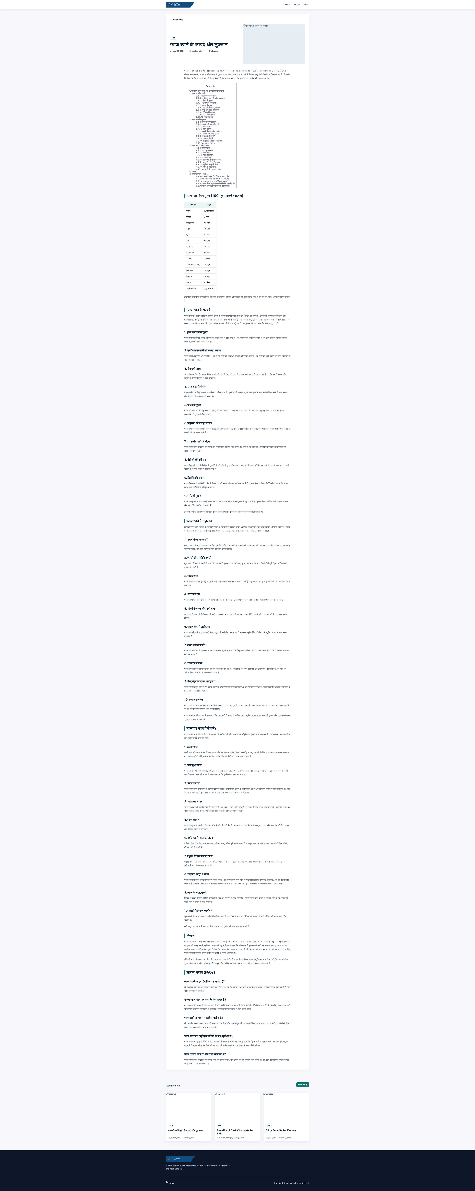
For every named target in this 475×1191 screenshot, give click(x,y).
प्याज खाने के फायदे (197, 93)
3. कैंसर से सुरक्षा (204, 100)
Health (297, 4)
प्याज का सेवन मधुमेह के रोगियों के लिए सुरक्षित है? (215, 183)
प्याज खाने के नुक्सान (197, 119)
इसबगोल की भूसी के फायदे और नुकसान (185, 1130)
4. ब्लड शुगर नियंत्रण (206, 103)
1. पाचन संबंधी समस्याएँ (206, 122)
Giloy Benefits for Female (281, 1130)
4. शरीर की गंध (203, 129)
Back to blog (178, 20)
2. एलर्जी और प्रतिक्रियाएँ (207, 124)
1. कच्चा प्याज (203, 148)
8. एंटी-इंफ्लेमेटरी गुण (205, 112)
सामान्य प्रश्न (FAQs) (198, 174)
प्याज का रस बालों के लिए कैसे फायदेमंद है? (213, 186)
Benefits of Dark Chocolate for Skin (235, 1132)
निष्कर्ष (192, 171)
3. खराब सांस (203, 126)
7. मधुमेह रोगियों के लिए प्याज (208, 162)
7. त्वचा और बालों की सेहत (207, 110)
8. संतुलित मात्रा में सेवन (207, 164)
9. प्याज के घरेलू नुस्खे (206, 167)
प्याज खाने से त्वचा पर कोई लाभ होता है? (212, 181)
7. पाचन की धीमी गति (205, 136)
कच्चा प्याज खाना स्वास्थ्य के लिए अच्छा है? (213, 178)
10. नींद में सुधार (204, 117)
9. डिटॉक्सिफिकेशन (205, 114)
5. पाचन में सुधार (204, 105)
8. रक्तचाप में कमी (204, 138)
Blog (306, 4)
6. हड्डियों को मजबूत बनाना (208, 107)
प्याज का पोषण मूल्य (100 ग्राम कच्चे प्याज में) (206, 91)
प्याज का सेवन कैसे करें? (199, 145)
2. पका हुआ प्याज (204, 150)
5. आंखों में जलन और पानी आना (209, 131)
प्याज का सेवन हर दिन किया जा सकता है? (212, 176)
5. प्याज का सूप (203, 157)
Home (287, 4)
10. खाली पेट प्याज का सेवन (208, 169)
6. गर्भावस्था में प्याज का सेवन (208, 160)
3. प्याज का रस (203, 152)
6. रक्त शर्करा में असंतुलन (207, 133)
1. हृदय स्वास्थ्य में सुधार (206, 96)
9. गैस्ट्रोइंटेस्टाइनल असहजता (209, 140)
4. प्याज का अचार (204, 155)
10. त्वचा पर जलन (205, 143)
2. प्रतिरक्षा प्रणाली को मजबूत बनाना (211, 98)
